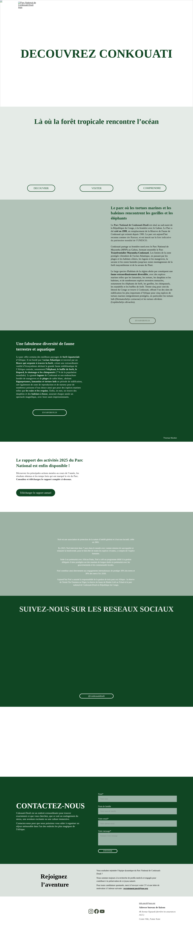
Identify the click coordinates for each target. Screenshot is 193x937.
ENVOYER (107, 851)
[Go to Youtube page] (102, 911)
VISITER (96, 188)
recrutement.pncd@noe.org (135, 888)
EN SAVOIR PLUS (142, 321)
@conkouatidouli (96, 696)
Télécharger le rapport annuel (35, 492)
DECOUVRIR (41, 188)
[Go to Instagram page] (90, 911)
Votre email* (103, 819)
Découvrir (50, 18)
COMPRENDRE (152, 188)
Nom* (100, 794)
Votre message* (104, 831)
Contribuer (128, 18)
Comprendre (88, 18)
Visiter (69, 18)
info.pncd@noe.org (147, 903)
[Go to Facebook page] (96, 911)
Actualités (109, 18)
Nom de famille (104, 806)
